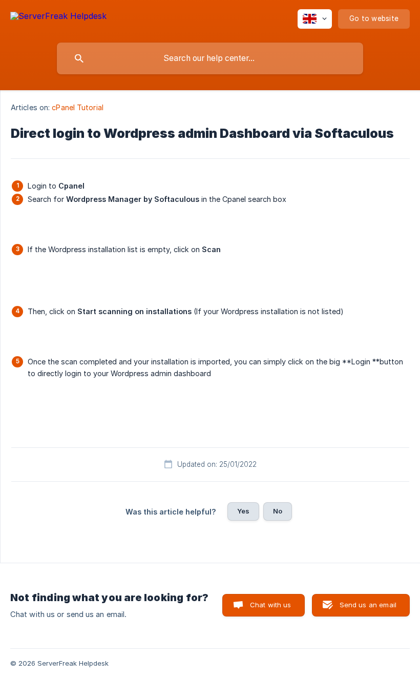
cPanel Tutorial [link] (77, 107)
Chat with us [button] (270, 605)
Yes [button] (243, 511)
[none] (58, 17)
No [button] (277, 511)
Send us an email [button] (368, 605)
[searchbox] (210, 58)
